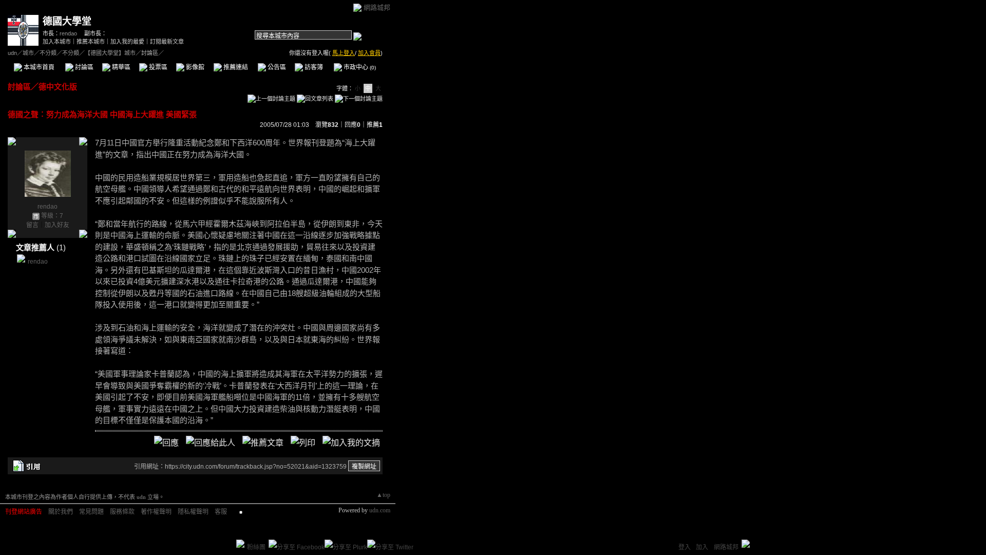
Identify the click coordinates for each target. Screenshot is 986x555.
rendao (68, 33)
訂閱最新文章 (167, 42)
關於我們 (60, 511)
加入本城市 (57, 42)
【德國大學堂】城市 (110, 53)
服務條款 (122, 511)
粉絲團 (256, 547)
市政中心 (359, 67)
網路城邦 (377, 7)
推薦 (375, 124)
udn (12, 53)
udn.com (379, 510)
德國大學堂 (67, 21)
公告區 (276, 67)
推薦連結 (235, 67)
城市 (28, 53)
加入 (702, 547)
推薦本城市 (91, 42)
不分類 (48, 53)
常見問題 (91, 511)
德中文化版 (58, 86)
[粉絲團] (240, 544)
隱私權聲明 (193, 511)
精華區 (120, 67)
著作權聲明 (156, 511)
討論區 (83, 67)
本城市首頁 (38, 67)
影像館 (194, 67)
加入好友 (57, 225)
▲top (383, 494)
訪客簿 (313, 67)
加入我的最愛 (127, 42)
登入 (684, 547)
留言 (32, 225)
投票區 (157, 67)
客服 (221, 511)
